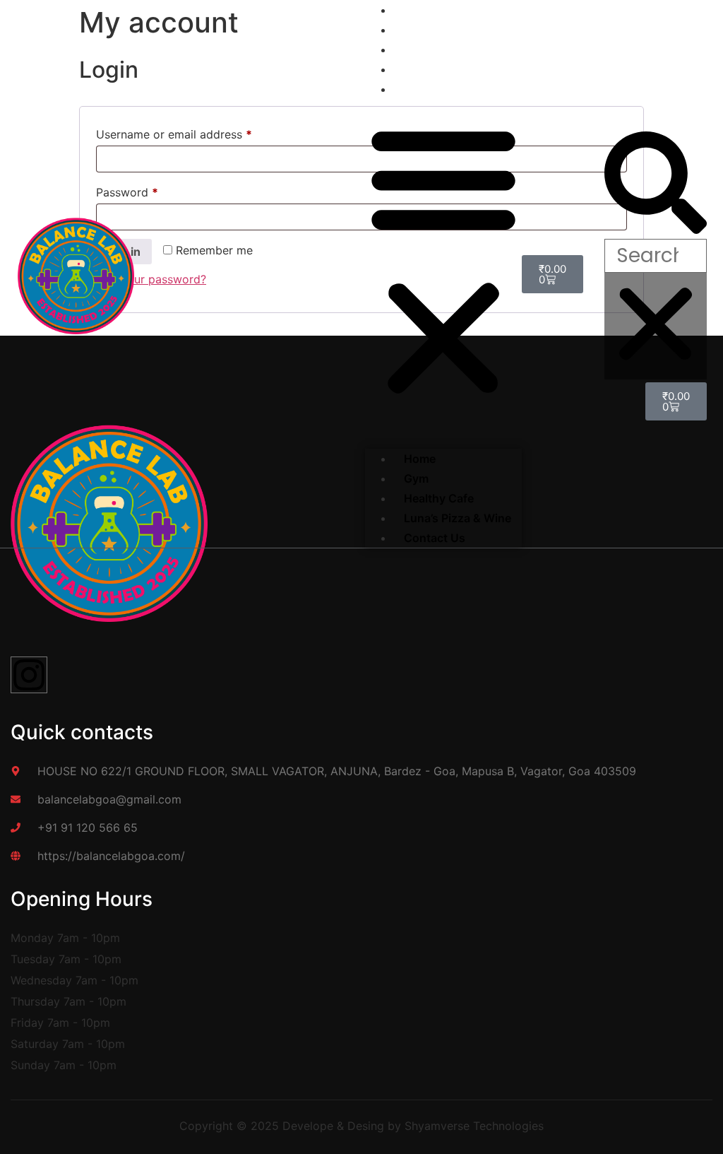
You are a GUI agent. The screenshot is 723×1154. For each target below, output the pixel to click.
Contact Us (424, 89)
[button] (443, 260)
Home (420, 459)
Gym (416, 478)
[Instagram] (29, 675)
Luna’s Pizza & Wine (457, 518)
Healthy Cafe (439, 498)
